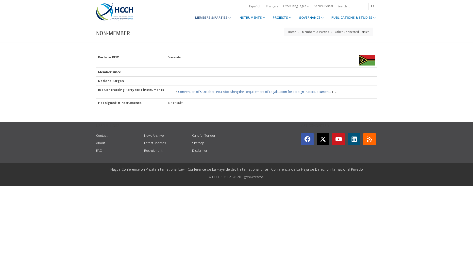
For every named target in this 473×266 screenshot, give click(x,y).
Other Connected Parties (352, 32)
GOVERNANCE (310, 17)
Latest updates (155, 143)
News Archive (154, 135)
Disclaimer (199, 150)
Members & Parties (315, 32)
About (100, 143)
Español (254, 6)
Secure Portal (323, 6)
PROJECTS (281, 17)
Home (292, 32)
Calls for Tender (203, 135)
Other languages (295, 6)
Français (272, 6)
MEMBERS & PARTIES (211, 17)
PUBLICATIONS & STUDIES (352, 17)
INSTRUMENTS (250, 17)
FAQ (99, 150)
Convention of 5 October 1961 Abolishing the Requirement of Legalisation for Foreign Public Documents (254, 91)
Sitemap (198, 143)
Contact (101, 135)
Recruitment (153, 150)
